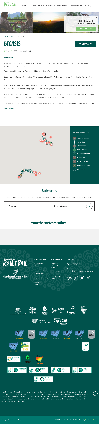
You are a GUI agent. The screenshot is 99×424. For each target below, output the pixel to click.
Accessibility (75, 6)
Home (6, 36)
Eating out (81, 157)
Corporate (62, 6)
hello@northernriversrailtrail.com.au (81, 271)
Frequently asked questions (39, 272)
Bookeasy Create (91, 420)
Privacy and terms (7, 420)
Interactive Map (41, 278)
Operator (13, 36)
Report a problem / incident (55, 265)
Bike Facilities (82, 150)
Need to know (57, 272)
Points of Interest (84, 165)
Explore (32, 6)
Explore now (86, 28)
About (41, 6)
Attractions (81, 146)
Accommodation (83, 138)
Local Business (82, 161)
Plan (24, 6)
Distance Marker (83, 154)
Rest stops (81, 169)
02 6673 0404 (76, 264)
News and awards (38, 283)
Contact (50, 6)
